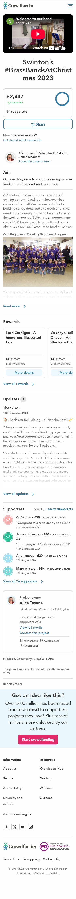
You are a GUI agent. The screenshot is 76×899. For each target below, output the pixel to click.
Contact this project (34, 633)
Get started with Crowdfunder (22, 140)
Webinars (46, 788)
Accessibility (12, 788)
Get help (46, 778)
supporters (17, 111)
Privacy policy (31, 859)
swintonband (30, 640)
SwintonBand (31, 645)
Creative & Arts (43, 659)
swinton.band (52, 640)
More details (24, 373)
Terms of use (11, 859)
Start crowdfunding (38, 739)
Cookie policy (51, 859)
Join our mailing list (17, 814)
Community (24, 659)
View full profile (31, 627)
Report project (12, 684)
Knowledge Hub (52, 768)
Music (11, 659)
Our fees (46, 798)
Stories (8, 778)
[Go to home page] (18, 5)
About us (10, 768)
